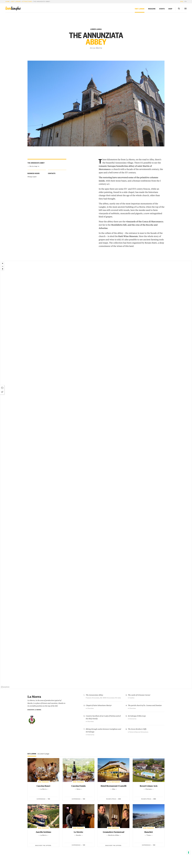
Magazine (152, 9)
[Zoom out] (2, 266)
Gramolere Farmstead (113, 832)
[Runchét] (148, 816)
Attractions (27, 1)
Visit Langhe (16, 1)
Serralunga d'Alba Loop (137, 716)
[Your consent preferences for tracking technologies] (188, 852)
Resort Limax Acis (148, 786)
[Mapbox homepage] (5, 687)
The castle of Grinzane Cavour (139, 695)
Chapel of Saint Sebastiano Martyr (99, 705)
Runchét (148, 832)
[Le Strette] (78, 816)
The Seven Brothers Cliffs (137, 729)
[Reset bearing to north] (2, 269)
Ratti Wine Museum (128, 236)
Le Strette (78, 832)
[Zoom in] (2, 263)
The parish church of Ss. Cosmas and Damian (145, 705)
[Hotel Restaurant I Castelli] (113, 770)
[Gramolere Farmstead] (113, 816)
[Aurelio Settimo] (43, 816)
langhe (13, 8)
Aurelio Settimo (43, 832)
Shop (170, 9)
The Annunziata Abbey (94, 695)
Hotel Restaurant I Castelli (113, 786)
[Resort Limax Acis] (148, 770)
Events (162, 9)
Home (7, 1)
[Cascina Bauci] (43, 770)
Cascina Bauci (43, 786)
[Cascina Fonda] (78, 770)
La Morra (97, 47)
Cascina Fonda (78, 786)
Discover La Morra (34, 710)
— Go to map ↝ (33, 166)
